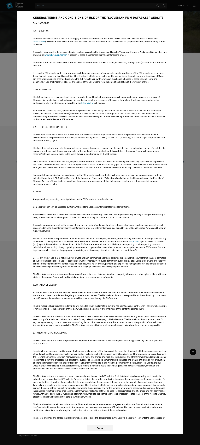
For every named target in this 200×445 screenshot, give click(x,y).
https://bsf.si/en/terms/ (56, 55)
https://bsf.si (39, 41)
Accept (100, 428)
